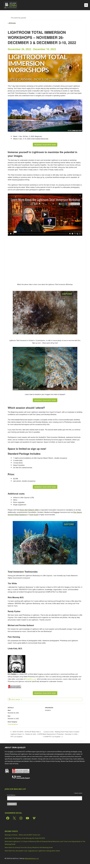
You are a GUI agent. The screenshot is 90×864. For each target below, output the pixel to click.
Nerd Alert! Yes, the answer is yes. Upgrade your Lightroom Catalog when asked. (32, 851)
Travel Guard (33, 514)
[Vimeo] (34, 818)
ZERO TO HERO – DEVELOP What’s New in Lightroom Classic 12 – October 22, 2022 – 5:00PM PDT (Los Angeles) (26, 734)
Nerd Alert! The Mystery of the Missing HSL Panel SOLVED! (25, 838)
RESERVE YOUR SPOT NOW (45, 144)
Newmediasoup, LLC (32, 858)
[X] (14, 818)
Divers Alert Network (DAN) (29, 510)
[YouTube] (27, 818)
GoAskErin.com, (31, 679)
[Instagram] (21, 818)
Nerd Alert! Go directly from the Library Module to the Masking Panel (29, 847)
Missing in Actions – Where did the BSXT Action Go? (22, 835)
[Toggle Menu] (86, 5)
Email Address (11, 795)
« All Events (12, 23)
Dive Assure (77, 512)
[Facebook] (8, 818)
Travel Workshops (13, 724)
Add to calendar (15, 699)
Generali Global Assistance (17, 514)
